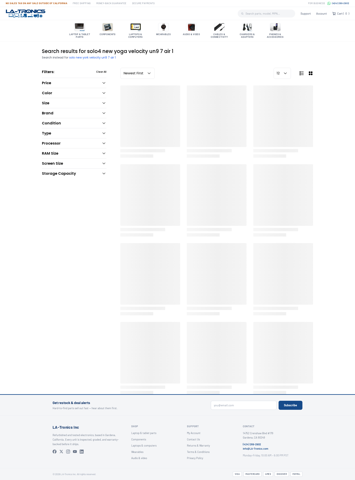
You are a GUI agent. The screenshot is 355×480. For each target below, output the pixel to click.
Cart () (343, 13)
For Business (316, 3)
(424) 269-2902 (340, 3)
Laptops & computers (144, 445)
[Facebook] (54, 452)
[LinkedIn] (82, 452)
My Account (194, 433)
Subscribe (290, 405)
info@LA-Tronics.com (255, 448)
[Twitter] (61, 452)
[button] (74, 83)
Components (138, 439)
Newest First (133, 73)
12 (278, 73)
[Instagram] (68, 452)
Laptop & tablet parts (143, 433)
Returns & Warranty (198, 445)
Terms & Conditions (198, 452)
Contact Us (193, 439)
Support (306, 13)
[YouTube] (75, 452)
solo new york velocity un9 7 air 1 (92, 57)
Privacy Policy (195, 458)
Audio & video (139, 458)
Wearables (137, 452)
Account (321, 13)
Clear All (101, 71)
